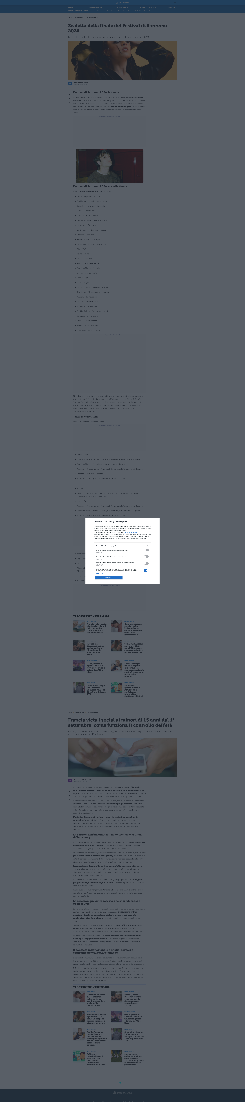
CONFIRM (108, 578)
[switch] (146, 550)
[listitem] (122, 546)
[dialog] (122, 551)
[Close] (155, 522)
